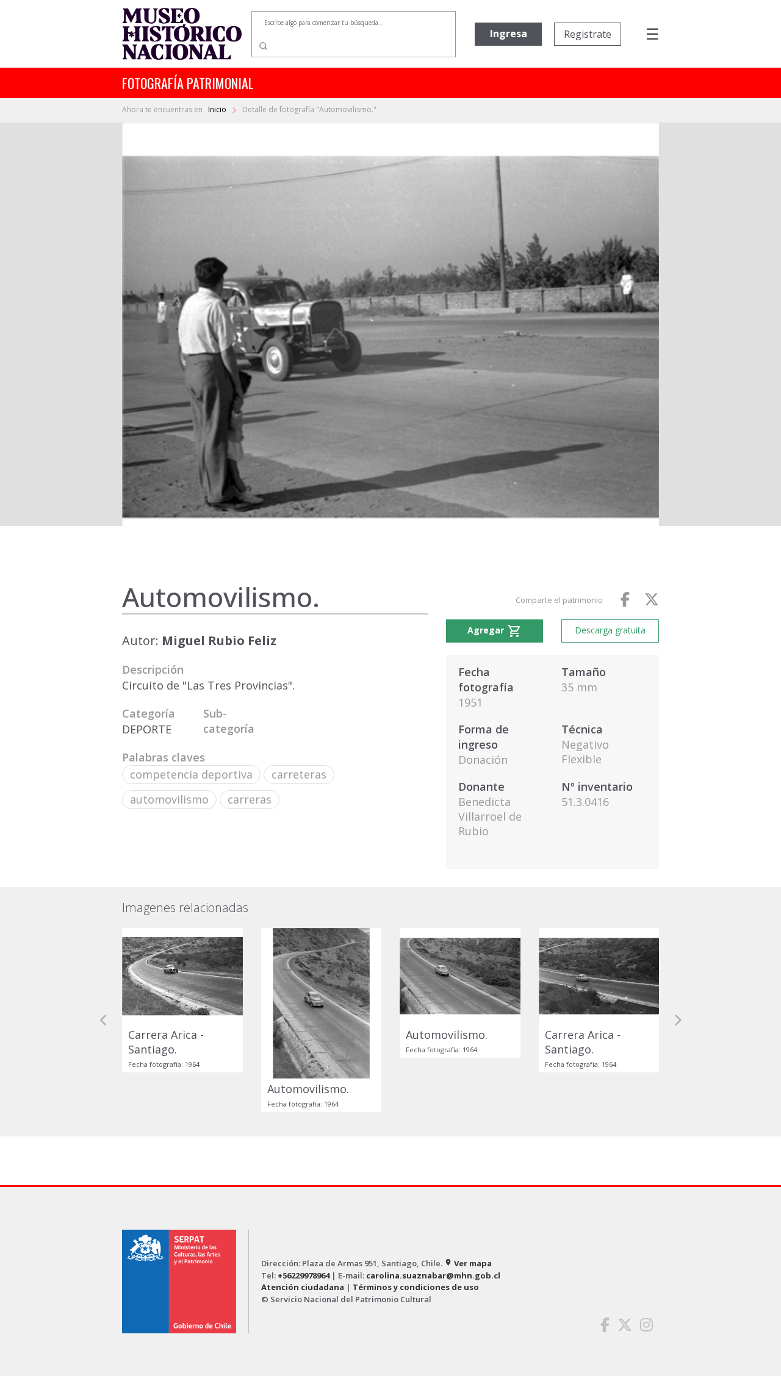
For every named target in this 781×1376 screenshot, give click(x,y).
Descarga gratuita (610, 630)
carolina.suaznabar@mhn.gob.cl (433, 1275)
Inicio (218, 109)
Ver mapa (468, 1263)
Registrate (587, 34)
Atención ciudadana (302, 1287)
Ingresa (508, 33)
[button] (103, 1020)
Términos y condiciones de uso (416, 1287)
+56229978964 (303, 1275)
